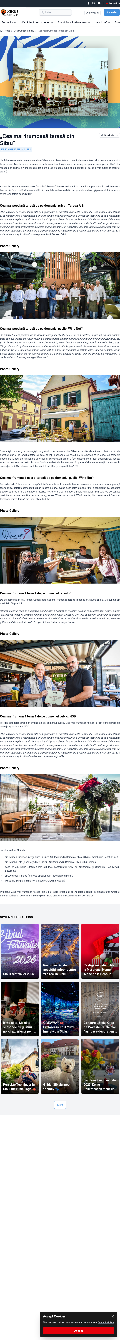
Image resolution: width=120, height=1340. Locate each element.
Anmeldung (92, 12)
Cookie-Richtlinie (106, 1322)
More (60, 1104)
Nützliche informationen (36, 22)
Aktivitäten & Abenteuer (73, 22)
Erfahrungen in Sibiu (23, 31)
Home (7, 31)
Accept (78, 1330)
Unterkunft (101, 22)
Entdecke (8, 22)
